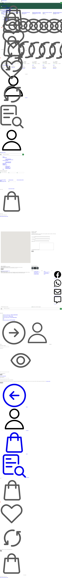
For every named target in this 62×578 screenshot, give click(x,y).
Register (1, 382)
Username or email (3, 345)
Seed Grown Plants (5, 160)
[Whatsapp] (32, 268)
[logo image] (4, 0)
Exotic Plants (4, 163)
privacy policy (48, 381)
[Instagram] (37, 268)
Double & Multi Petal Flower (9, 159)
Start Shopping (2, 216)
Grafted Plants (5, 157)
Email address (2, 377)
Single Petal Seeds (8, 167)
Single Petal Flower (8, 7)
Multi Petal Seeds (7, 168)
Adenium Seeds (5, 164)
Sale (3, 169)
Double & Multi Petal (8, 161)
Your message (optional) (35, 249)
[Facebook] (35, 268)
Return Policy (6, 216)
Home (3, 156)
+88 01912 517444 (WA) (34, 266)
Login (1, 374)
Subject (32, 241)
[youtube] (1, 153)
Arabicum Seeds (7, 166)
